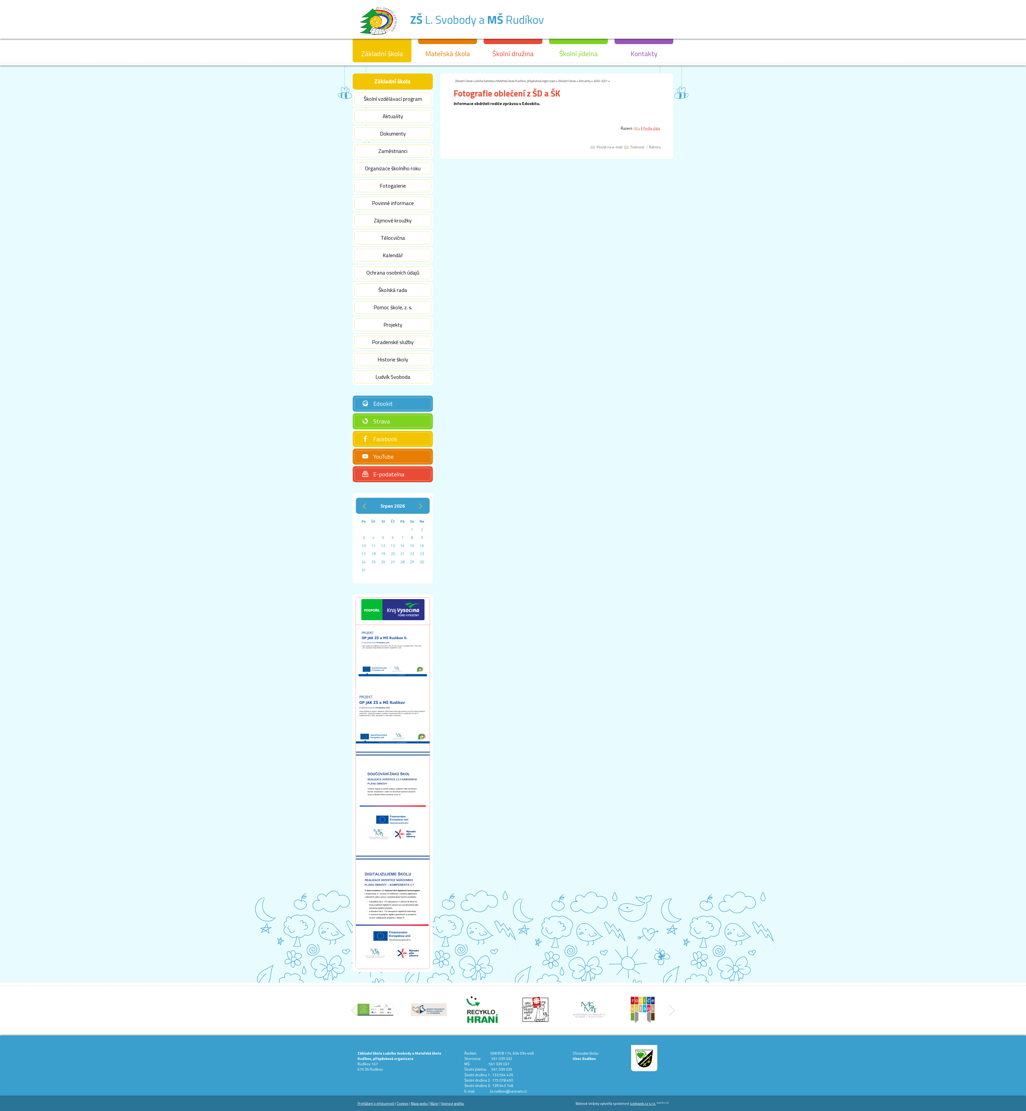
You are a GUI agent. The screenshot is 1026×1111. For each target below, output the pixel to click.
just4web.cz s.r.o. (643, 1103)
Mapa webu (419, 1103)
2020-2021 (600, 81)
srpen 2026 (392, 506)
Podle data (651, 128)
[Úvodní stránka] (378, 37)
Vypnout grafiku (452, 1103)
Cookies (403, 1103)
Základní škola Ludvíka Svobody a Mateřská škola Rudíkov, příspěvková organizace (505, 81)
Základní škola (567, 81)
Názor (434, 1103)
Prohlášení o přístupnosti (375, 1103)
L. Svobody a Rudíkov (477, 19)
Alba (637, 128)
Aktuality (584, 81)
